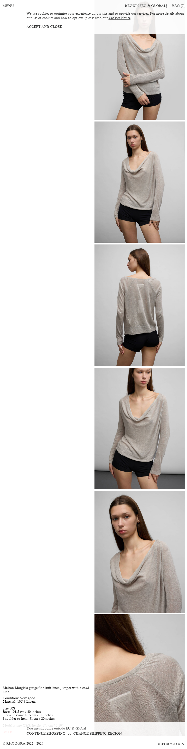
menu (8, 6)
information (171, 744)
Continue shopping (46, 733)
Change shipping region (97, 733)
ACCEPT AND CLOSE (44, 27)
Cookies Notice (120, 18)
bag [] (178, 6)
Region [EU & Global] (146, 6)
